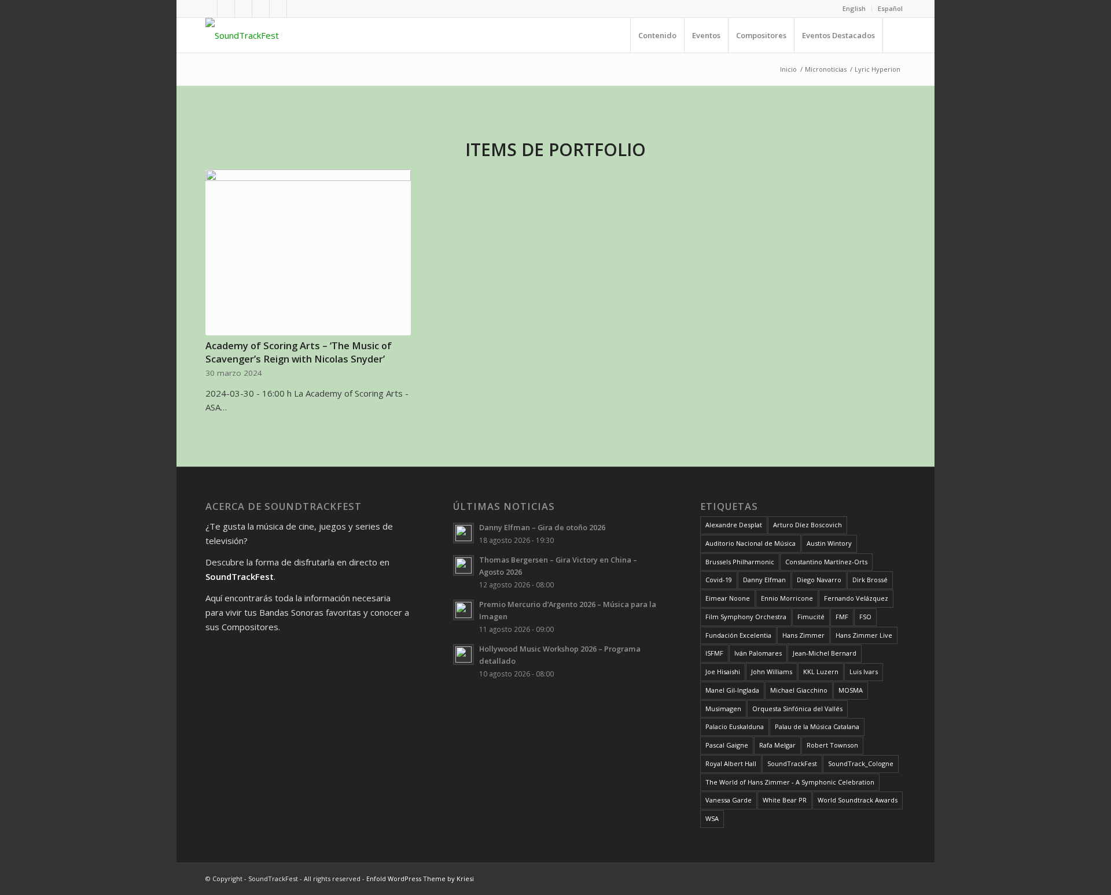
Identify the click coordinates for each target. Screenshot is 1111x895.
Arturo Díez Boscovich (807, 524)
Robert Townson (832, 745)
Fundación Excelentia (738, 635)
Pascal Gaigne (726, 745)
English (854, 8)
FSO (865, 616)
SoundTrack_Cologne (860, 763)
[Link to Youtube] (226, 8)
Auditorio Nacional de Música (750, 543)
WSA (712, 818)
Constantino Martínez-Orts (826, 561)
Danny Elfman (764, 579)
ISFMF (714, 653)
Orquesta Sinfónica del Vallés (797, 708)
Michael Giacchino (798, 690)
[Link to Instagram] (260, 8)
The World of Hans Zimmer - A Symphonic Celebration (789, 782)
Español (890, 8)
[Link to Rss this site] (278, 8)
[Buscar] (894, 35)
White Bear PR (785, 800)
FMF (842, 616)
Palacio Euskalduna (734, 726)
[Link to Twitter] (243, 8)
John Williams (771, 671)
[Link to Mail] (295, 8)
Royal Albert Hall (730, 763)
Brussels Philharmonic (739, 561)
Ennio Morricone (787, 598)
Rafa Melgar (777, 745)
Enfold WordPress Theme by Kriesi (420, 878)
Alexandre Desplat (733, 524)
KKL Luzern (820, 671)
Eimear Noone (727, 598)
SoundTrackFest (792, 763)
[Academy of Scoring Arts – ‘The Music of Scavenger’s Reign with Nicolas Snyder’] (308, 252)
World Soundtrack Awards (857, 800)
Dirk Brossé (870, 579)
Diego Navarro (819, 579)
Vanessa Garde (728, 800)
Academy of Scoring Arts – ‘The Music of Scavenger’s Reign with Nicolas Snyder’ (298, 352)
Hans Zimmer (803, 635)
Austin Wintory (829, 543)
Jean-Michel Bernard (824, 653)
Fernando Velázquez (856, 598)
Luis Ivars (863, 671)
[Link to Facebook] (208, 8)
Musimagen (723, 708)
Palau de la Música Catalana (817, 726)
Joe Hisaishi (722, 671)
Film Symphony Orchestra (745, 616)
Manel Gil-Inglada (732, 690)
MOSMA (850, 690)
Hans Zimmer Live (864, 635)
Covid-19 (718, 579)
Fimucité (811, 616)
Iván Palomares (758, 653)
